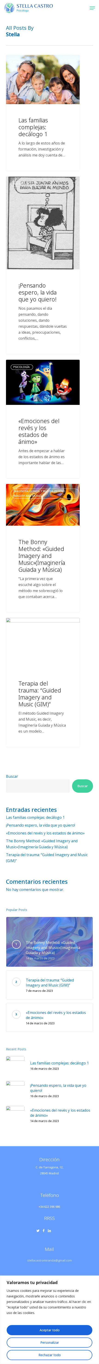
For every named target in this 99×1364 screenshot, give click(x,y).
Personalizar (49, 1342)
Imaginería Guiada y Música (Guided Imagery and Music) (39, 493)
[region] (49, 1320)
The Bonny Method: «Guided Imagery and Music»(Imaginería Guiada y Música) (42, 843)
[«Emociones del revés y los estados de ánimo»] (43, 419)
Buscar (12, 776)
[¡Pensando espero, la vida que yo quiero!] (43, 265)
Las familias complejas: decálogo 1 (35, 817)
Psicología (21, 62)
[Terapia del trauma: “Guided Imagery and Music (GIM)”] (43, 682)
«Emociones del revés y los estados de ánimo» (45, 833)
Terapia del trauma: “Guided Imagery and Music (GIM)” (47, 857)
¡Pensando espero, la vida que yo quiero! (40, 825)
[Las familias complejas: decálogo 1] (43, 113)
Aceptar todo (50, 1330)
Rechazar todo (49, 1355)
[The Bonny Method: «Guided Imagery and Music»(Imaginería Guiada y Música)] (43, 548)
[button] (92, 8)
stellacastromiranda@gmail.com (49, 1260)
